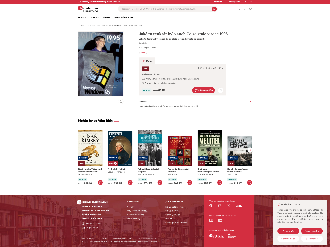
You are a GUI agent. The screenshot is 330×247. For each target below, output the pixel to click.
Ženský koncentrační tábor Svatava (237, 170)
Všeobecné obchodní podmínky (94, 238)
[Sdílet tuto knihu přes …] (120, 101)
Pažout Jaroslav (145, 174)
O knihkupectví (233, 2)
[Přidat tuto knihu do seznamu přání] (220, 90)
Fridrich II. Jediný (116, 169)
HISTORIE (91, 25)
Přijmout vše (288, 231)
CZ (246, 2)
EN (251, 2)
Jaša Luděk (232, 174)
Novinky (130, 207)
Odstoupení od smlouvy (176, 222)
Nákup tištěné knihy (174, 207)
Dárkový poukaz (172, 214)
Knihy (83, 25)
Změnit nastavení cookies (147, 238)
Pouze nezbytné (312, 231)
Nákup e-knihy (172, 210)
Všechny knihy (133, 218)
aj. (154, 174)
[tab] (147, 60)
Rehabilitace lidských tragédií (148, 170)
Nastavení (313, 238)
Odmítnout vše (288, 238)
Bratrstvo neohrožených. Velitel (208, 170)
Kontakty (218, 2)
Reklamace (170, 218)
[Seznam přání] (245, 9)
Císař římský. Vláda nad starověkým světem (90, 170)
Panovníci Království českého (178, 170)
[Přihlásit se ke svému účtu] (239, 9)
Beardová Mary (85, 174)
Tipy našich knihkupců (137, 210)
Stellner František (116, 171)
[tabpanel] (182, 79)
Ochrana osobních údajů (121, 238)
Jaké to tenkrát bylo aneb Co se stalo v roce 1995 (122, 25)
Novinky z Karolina (135, 214)
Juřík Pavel (172, 174)
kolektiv (143, 43)
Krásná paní (144, 47)
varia (98, 25)
